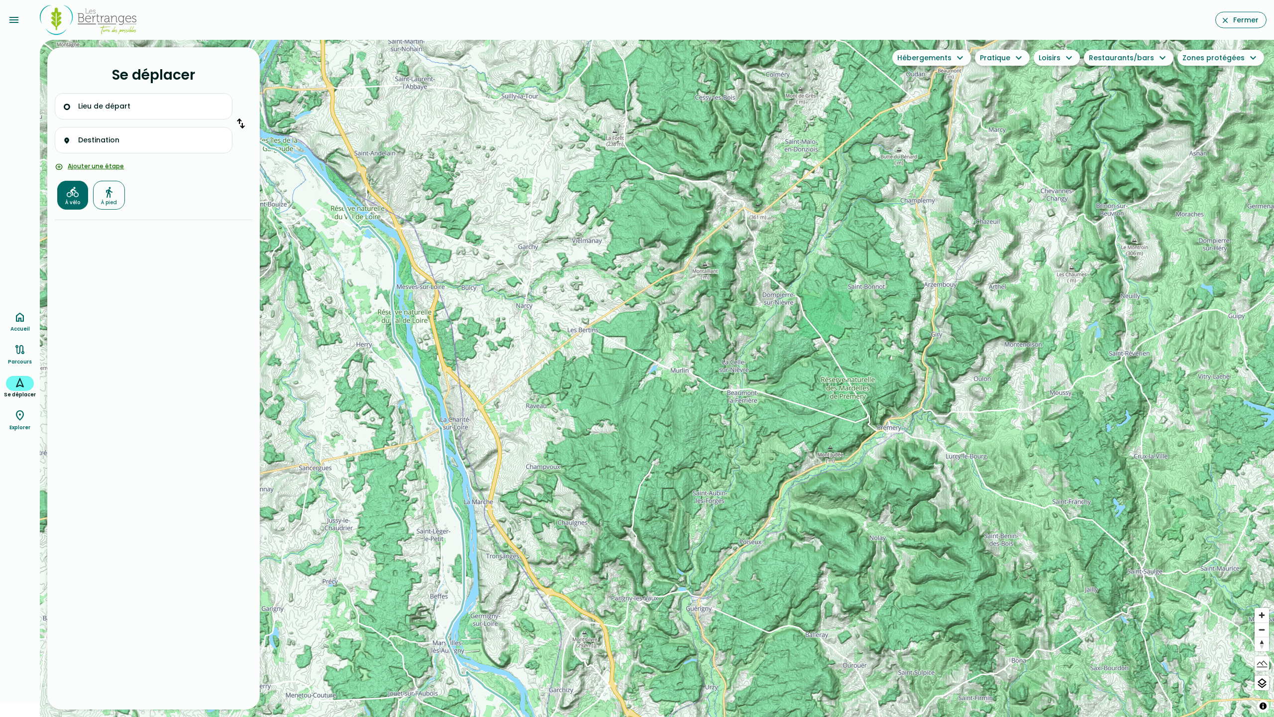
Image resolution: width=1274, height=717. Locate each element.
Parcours (20, 361)
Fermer (1246, 20)
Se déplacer (20, 394)
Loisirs (1050, 58)
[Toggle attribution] (1263, 706)
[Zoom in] (1262, 615)
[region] (657, 378)
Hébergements (924, 58)
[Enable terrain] (1262, 663)
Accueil (20, 329)
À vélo (72, 202)
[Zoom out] (1262, 629)
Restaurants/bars (1121, 58)
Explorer (19, 427)
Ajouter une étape (96, 166)
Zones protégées (1213, 58)
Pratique (995, 58)
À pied (109, 202)
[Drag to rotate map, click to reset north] (1262, 644)
